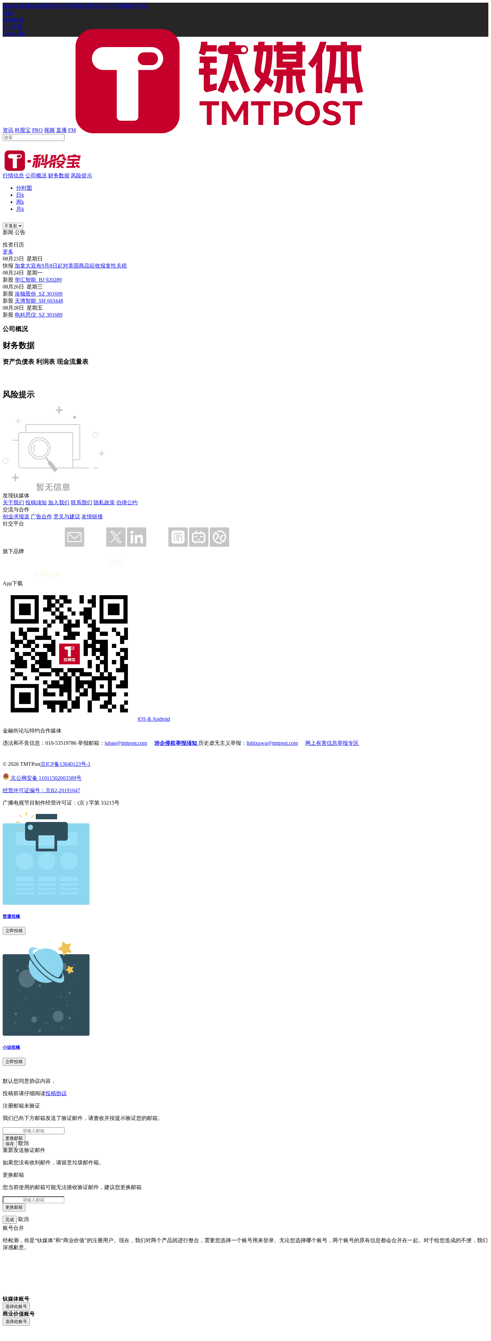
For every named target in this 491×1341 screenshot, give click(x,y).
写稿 (8, 13)
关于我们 (13, 502)
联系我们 (81, 502)
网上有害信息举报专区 (332, 743)
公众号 (107, 6)
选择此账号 (16, 1306)
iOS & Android (154, 719)
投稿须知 (36, 502)
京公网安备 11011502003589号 (45, 778)
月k (20, 209)
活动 (50, 6)
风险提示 (81, 175)
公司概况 (36, 175)
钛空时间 (66, 6)
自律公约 (127, 502)
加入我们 (58, 502)
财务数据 (58, 175)
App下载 (13, 27)
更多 (8, 252)
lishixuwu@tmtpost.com (272, 743)
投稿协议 (56, 1093)
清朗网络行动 (131, 6)
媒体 (8, 6)
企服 (18, 6)
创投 (29, 6)
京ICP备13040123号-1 (65, 764)
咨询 (40, 6)
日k (20, 195)
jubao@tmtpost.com (126, 743)
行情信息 (13, 175)
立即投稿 (14, 930)
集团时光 (88, 6)
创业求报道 (16, 516)
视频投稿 (13, 20)
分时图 (24, 188)
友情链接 (92, 516)
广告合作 (41, 516)
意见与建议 (66, 516)
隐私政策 (104, 502)
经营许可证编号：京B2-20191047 (41, 790)
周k (20, 202)
